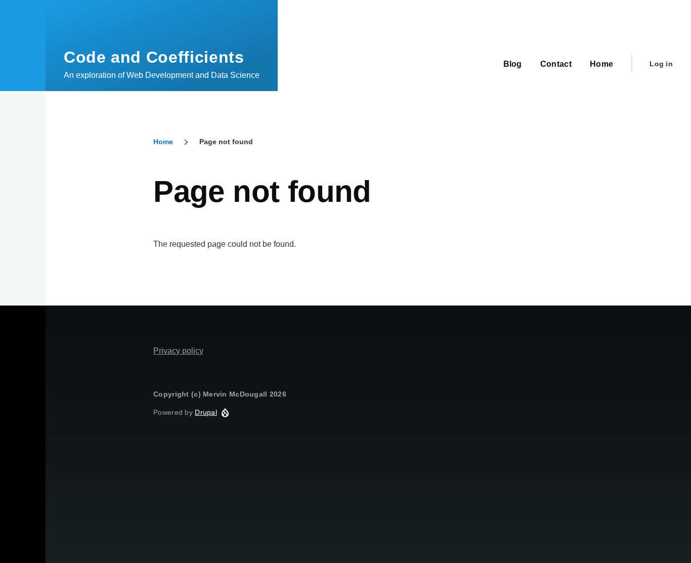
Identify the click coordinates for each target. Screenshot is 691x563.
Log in (661, 64)
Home (163, 142)
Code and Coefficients (154, 57)
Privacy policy (178, 351)
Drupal (206, 412)
